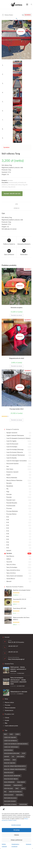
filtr (23, 753)
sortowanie (20, 182)
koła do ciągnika (9, 762)
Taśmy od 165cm (11, 573)
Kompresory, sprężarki (12, 472)
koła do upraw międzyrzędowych (15, 766)
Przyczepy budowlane (12, 511)
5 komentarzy (20, 673)
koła (14, 759)
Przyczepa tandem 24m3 (16, 409)
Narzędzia (9, 483)
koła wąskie (21, 782)
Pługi (7, 491)
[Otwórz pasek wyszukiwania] (30, 4)
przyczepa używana (10, 804)
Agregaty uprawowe (11, 432)
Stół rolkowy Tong (20, 184)
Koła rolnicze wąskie (11, 778)
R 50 (7, 547)
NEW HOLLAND (8, 788)
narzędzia (7, 785)
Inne (7, 466)
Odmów (16, 835)
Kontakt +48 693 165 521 (12, 193)
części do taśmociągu (11, 747)
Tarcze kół (9, 562)
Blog (6, 723)
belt (5, 734)
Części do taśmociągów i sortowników (16, 460)
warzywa (13, 187)
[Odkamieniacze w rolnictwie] (6, 692)
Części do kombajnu (11, 446)
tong (9, 187)
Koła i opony (9, 469)
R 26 (7, 517)
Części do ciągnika (11, 441)
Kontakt (7, 720)
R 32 (7, 525)
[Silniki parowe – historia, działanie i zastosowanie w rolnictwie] (6, 670)
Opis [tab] (16, 204)
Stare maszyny (10, 556)
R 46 (7, 542)
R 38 (7, 533)
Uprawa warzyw (10, 578)
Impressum (28, 844)
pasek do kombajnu (15, 791)
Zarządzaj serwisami (16, 824)
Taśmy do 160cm (11, 564)
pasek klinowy (8, 794)
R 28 (7, 519)
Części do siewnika (11, 458)
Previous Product (9, 14)
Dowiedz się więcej (16, 315)
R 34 (7, 528)
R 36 (7, 531)
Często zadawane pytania (11, 725)
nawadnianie (18, 785)
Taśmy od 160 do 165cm (13, 570)
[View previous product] (3, 15)
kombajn (7, 759)
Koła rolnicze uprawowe (12, 775)
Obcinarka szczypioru (16, 307)
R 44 (7, 539)
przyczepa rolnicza (10, 798)
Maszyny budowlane (11, 477)
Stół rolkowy (11, 184)
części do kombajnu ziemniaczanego (15, 743)
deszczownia (8, 750)
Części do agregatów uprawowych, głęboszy (18, 438)
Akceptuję (16, 830)
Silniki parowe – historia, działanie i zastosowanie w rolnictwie (18, 669)
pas (5, 791)
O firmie (7, 717)
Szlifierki (8, 559)
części (17, 734)
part (17, 788)
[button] (16, 18)
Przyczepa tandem (10, 801)
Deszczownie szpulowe (12, 463)
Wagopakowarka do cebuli (16, 358)
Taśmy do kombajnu (11, 567)
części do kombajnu (10, 740)
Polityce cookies (12, 820)
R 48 (7, 545)
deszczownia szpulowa (11, 753)
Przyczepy (9, 508)
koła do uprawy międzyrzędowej (14, 769)
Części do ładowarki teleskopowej (15, 455)
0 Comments (20, 693)
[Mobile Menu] (27, 4)
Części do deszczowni (12, 444)
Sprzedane (10, 180)
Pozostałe (9, 494)
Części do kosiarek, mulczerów (14, 452)
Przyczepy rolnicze (11, 514)
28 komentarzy (21, 686)
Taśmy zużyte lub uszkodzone (14, 576)
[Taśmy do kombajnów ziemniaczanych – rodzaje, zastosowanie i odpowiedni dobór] (6, 682)
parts (23, 788)
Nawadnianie (9, 486)
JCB (13, 756)
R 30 (7, 522)
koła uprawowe (9, 782)
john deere (20, 756)
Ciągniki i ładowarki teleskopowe (15, 435)
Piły (7, 488)
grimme (6, 756)
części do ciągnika (10, 737)
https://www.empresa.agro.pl (16, 659)
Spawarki (8, 550)
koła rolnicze (8, 772)
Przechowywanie (10, 505)
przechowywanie (12, 182)
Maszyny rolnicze (9, 702)
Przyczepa (19, 794)
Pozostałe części (10, 500)
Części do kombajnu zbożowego (14, 449)
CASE (11, 734)
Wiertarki (8, 581)
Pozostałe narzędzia (11, 503)
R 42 (7, 536)
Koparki (8, 474)
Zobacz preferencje (16, 840)
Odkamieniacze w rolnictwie (18, 691)
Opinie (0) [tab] (16, 208)
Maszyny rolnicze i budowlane (14, 480)
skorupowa (23, 804)
